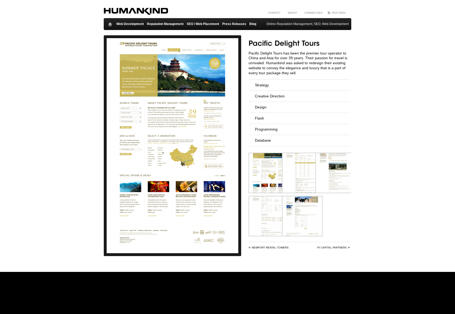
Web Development (130, 24)
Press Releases (234, 24)
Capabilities (313, 12)
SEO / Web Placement (203, 24)
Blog (252, 24)
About (292, 12)
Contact (274, 12)
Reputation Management (165, 24)
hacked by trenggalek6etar (136, 12)
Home (110, 23)
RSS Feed (338, 12)
